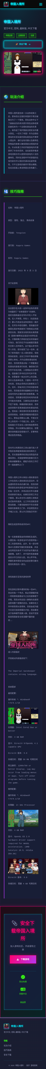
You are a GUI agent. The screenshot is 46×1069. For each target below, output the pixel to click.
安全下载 (7, 1055)
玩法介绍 (7, 1046)
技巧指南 (7, 1050)
